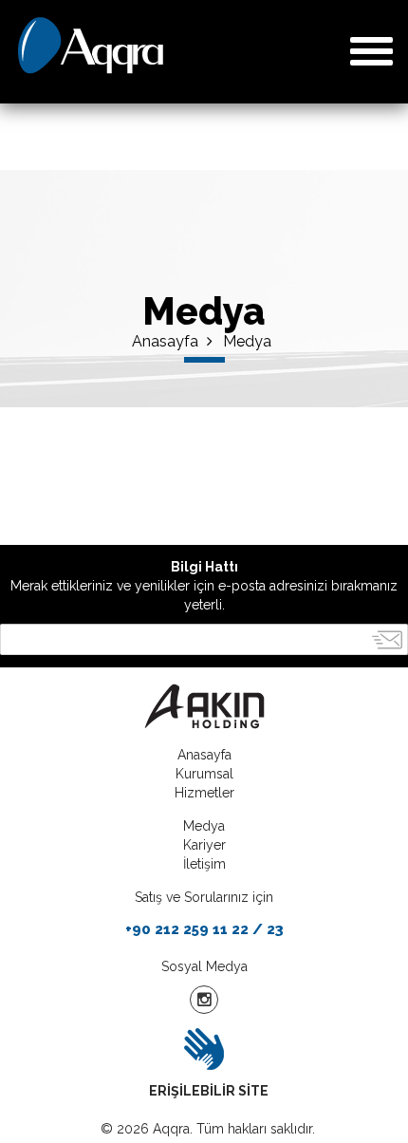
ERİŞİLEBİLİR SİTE (209, 1090)
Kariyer (204, 845)
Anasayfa (167, 341)
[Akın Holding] (204, 706)
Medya (247, 341)
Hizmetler (204, 792)
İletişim (204, 863)
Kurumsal (204, 773)
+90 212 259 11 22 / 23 (204, 929)
